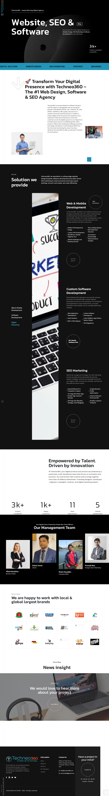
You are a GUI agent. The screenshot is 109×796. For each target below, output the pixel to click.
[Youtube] (15, 777)
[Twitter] (12, 777)
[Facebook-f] (6, 777)
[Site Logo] (22, 759)
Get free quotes (73, 260)
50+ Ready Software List (73, 341)
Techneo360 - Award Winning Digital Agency (27, 10)
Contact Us (88, 770)
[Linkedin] (9, 777)
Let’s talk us (54, 704)
